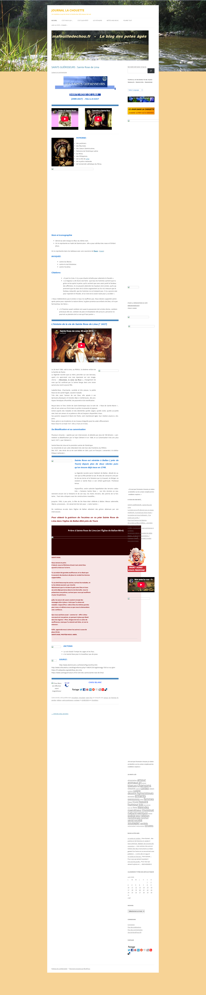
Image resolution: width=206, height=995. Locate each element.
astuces (144, 783)
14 (144, 887)
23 (151, 890)
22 (147, 890)
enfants (140, 796)
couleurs (130, 791)
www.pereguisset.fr (133, 305)
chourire (131, 788)
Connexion (131, 925)
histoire (143, 801)
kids (141, 804)
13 (140, 887)
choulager (82, 698)
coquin (151, 789)
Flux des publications (134, 927)
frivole (135, 802)
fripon (130, 802)
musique (148, 810)
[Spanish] (131, 87)
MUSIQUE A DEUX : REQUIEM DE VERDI (140, 533)
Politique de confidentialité (59, 969)
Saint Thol (89, 698)
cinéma (138, 789)
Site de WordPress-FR (134, 932)
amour (106, 698)
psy (138, 815)
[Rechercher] (151, 70)
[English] (135, 87)
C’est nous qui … (67, 20)
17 (128, 890)
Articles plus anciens (60, 714)
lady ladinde (147, 805)
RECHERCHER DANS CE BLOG (137, 67)
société (138, 820)
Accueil (54, 20)
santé (131, 820)
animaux (133, 782)
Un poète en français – (135, 856)
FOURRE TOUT (127, 20)
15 (147, 887)
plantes (150, 813)
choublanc (75, 698)
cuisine (137, 790)
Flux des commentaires (135, 930)
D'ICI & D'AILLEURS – (134, 862)
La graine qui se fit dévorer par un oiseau (141, 510)
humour (133, 804)
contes (145, 788)
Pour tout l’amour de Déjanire (137, 520)
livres (135, 807)
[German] (141, 87)
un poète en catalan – (134, 838)
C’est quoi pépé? (83, 20)
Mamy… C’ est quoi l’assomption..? (138, 536)
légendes (143, 807)
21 (144, 890)
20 (140, 890)
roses (102, 251)
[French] (133, 87)
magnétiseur (135, 810)
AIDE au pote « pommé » (59, 25)
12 (136, 887)
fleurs (96, 251)
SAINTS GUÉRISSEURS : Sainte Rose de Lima (75, 67)
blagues (132, 785)
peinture (142, 813)
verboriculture (140, 826)
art (110, 698)
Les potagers (97, 20)
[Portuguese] (139, 87)
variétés (144, 823)
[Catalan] (129, 87)
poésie (131, 815)
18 (132, 890)
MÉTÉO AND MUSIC (113, 20)
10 (128, 887)
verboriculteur (132, 826)
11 (132, 887)
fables (141, 799)
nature (132, 813)
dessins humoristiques (141, 793)
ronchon (144, 818)
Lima (87, 159)
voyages (149, 825)
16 (151, 887)
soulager (77, 700)
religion (59, 700)
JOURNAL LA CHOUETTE (68, 10)
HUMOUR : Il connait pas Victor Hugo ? (140, 513)
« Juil (129, 898)
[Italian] (137, 87)
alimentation (132, 780)
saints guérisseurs (67, 700)
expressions (134, 799)
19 (136, 890)
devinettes (131, 796)
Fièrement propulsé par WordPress (79, 969)
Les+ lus (130, 807)
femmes (113, 698)
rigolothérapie (134, 818)
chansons (144, 785)
